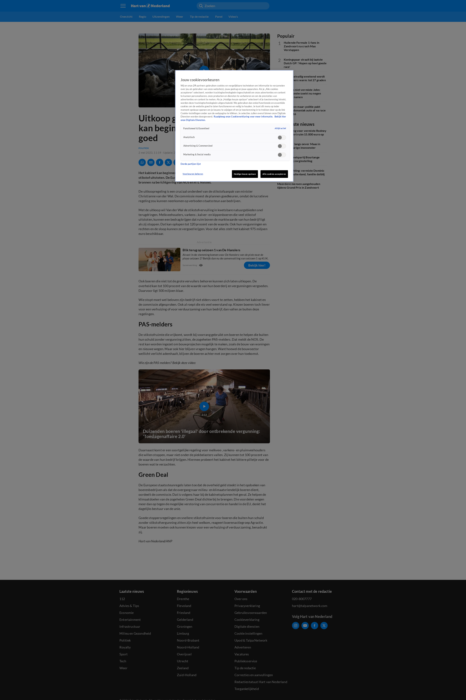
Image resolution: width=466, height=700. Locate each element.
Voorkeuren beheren (193, 174)
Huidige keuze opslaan (245, 174)
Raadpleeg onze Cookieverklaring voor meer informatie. (244, 116)
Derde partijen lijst (191, 163)
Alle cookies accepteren (274, 174)
